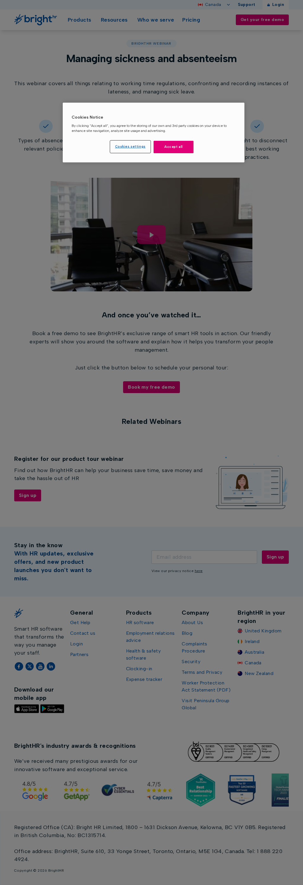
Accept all (173, 147)
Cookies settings (130, 146)
